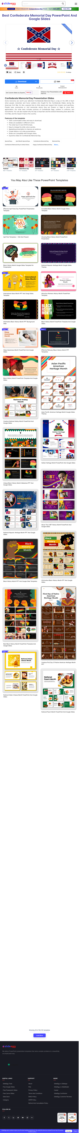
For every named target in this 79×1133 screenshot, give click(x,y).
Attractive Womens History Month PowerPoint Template (55, 294)
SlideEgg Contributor (60, 1093)
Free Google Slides (9, 1087)
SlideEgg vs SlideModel (61, 1087)
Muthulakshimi (62, 87)
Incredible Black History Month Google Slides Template (55, 209)
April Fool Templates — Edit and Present (16, 237)
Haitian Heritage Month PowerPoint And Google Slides (58, 463)
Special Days (8, 141)
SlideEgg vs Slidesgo (60, 1083)
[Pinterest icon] (23, 72)
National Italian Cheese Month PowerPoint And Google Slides (20, 696)
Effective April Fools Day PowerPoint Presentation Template (18, 209)
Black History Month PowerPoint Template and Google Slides (20, 379)
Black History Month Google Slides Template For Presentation (18, 266)
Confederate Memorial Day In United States (17, 144)
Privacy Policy (32, 1090)
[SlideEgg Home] (39, 1046)
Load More (39, 1035)
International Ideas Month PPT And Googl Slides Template (18, 294)
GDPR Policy (32, 1100)
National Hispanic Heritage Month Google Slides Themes (56, 266)
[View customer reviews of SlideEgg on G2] (72, 1117)
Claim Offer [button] (66, 9)
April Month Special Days (23, 141)
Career (56, 1090)
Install (68, 92)
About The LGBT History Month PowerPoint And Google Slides (56, 525)
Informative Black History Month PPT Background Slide (19, 322)
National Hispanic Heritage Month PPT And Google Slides (19, 533)
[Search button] (63, 3)
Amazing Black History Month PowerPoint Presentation (54, 238)
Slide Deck (6, 1096)
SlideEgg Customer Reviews (63, 1096)
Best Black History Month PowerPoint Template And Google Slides (19, 644)
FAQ (29, 1087)
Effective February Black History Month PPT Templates (55, 351)
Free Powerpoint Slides (10, 1090)
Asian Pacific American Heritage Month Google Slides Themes (58, 413)
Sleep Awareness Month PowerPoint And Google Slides (18, 351)
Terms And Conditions (35, 1093)
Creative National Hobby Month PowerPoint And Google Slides (18, 422)
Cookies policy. (32, 1131)
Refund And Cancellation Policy (38, 1103)
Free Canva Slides (8, 1093)
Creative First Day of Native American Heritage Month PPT (58, 663)
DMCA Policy (32, 1096)
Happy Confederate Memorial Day (42, 144)
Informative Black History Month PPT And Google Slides (56, 581)
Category (6, 1100)
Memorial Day (56, 141)
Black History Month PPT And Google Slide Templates (20, 581)
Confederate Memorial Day (41, 141)
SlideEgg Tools (7, 1083)
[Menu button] (76, 4)
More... (56, 145)
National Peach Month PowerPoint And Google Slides (58, 712)
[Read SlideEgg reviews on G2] (61, 1117)
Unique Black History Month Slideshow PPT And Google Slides (18, 484)
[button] (71, 42)
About (30, 1083)
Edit (65, 81)
